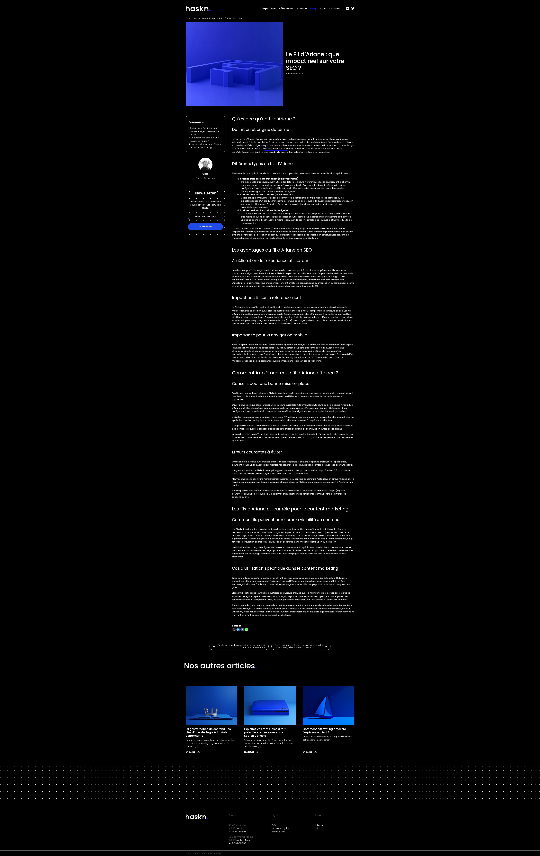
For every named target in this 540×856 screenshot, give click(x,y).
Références (286, 8)
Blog (313, 8)
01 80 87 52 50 (238, 843)
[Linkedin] (238, 629)
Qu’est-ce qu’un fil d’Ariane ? (204, 128)
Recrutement (278, 831)
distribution (326, 411)
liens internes (337, 307)
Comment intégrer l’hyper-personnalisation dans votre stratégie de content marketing (300, 646)
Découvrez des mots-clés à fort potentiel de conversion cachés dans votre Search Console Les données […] (268, 743)
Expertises (269, 8)
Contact (334, 8)
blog (266, 592)
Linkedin (319, 825)
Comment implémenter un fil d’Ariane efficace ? (205, 139)
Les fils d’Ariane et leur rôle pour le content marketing (206, 146)
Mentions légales (280, 828)
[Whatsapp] (246, 629)
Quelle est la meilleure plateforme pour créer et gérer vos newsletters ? (241, 646)
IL (347, 8)
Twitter (318, 828)
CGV (274, 825)
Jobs (322, 8)
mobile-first (262, 357)
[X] (234, 629)
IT (352, 8)
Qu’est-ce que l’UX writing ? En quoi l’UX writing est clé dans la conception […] (327, 738)
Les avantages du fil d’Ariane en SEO (205, 133)
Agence (302, 8)
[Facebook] (242, 629)
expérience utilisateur (275, 148)
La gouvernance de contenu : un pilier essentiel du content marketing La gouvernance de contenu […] (210, 743)
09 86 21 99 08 (238, 831)
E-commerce (239, 604)
